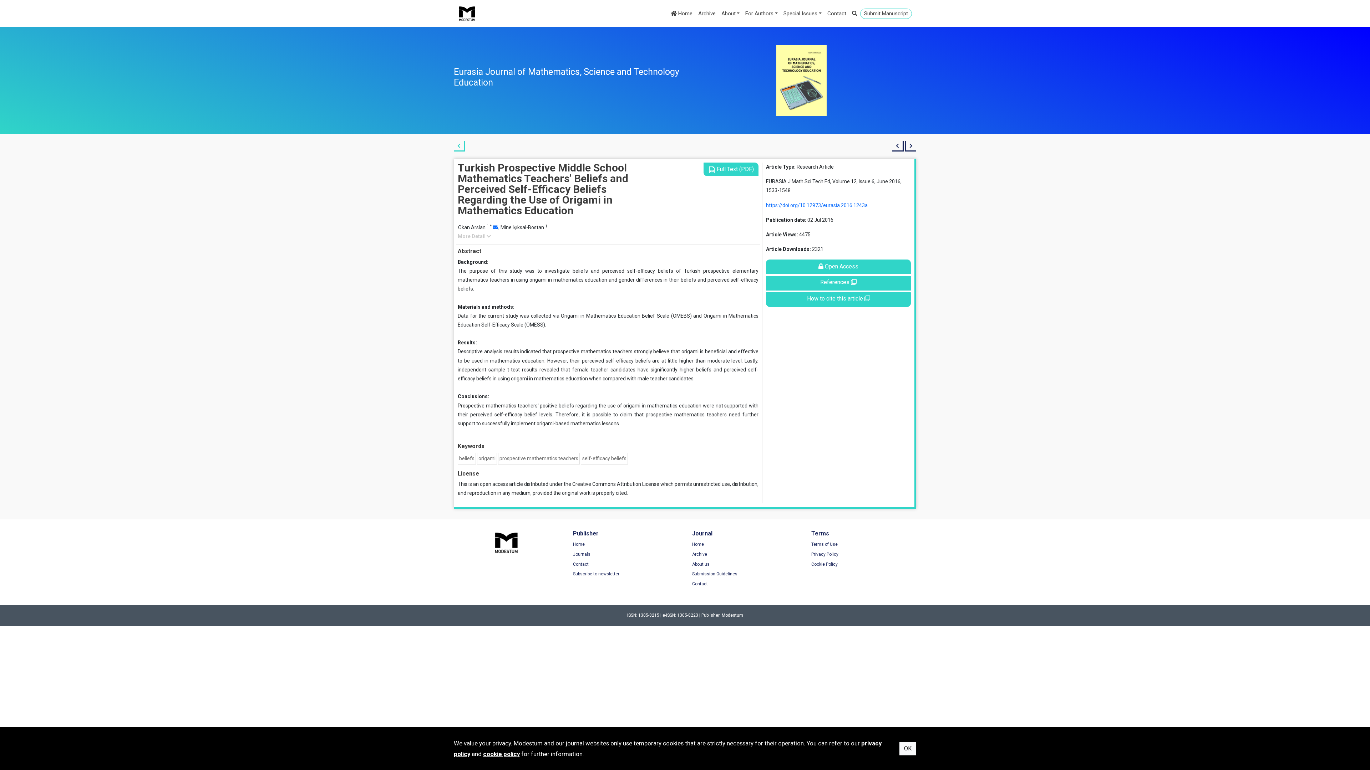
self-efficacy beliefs (604, 458)
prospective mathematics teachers (538, 458)
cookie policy (501, 754)
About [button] (728, 13)
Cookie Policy (824, 564)
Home (684, 13)
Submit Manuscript (886, 13)
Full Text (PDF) (734, 169)
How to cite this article (835, 298)
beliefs (467, 458)
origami (487, 458)
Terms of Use (824, 544)
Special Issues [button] (800, 13)
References (835, 282)
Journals (581, 554)
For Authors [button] (759, 13)
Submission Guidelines (714, 573)
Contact (836, 13)
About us (701, 564)
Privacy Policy (824, 554)
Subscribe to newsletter (596, 573)
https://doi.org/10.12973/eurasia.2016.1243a (817, 205)
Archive (707, 13)
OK (908, 748)
